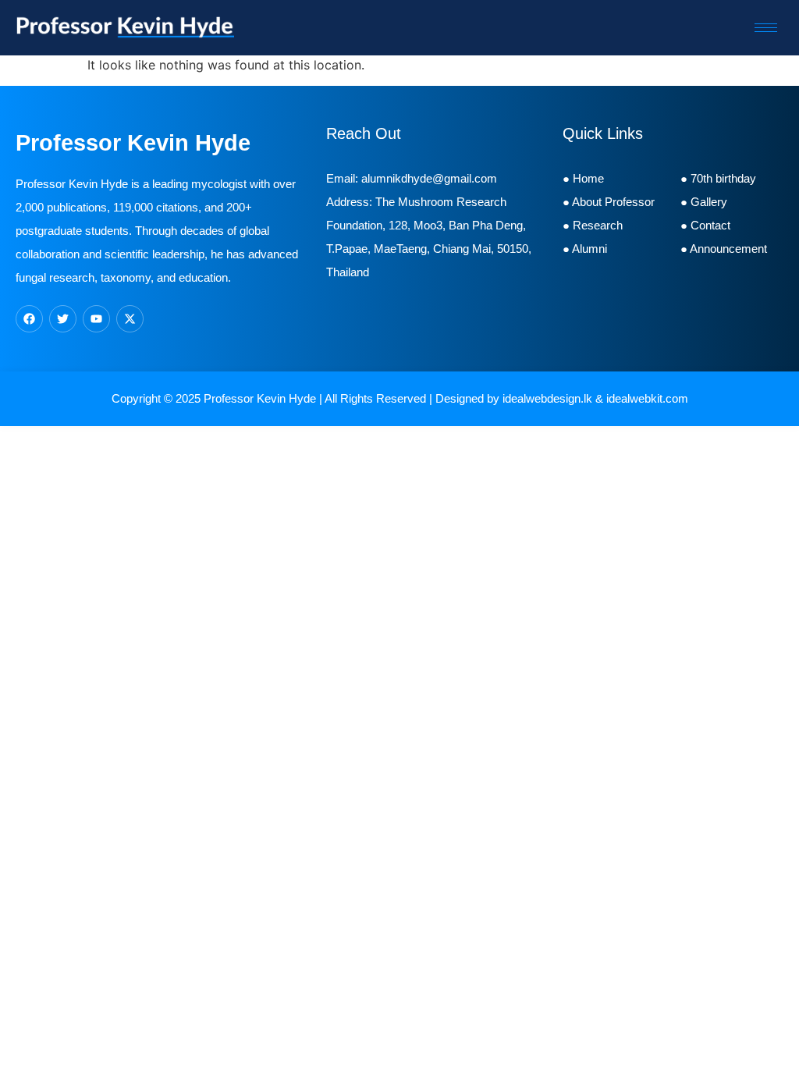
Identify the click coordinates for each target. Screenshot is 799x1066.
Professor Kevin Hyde (260, 398)
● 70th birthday (718, 178)
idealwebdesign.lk (547, 398)
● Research (593, 225)
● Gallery (703, 201)
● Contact (708, 225)
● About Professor (609, 201)
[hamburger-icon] (765, 27)
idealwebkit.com (647, 398)
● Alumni (586, 248)
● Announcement (723, 248)
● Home (583, 178)
